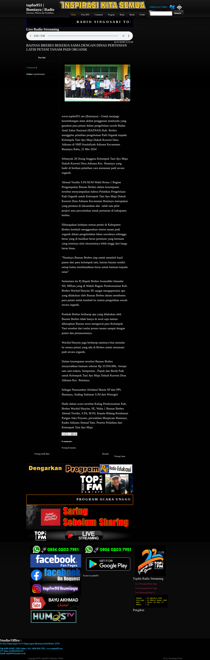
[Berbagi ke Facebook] (72, 434)
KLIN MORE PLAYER (123, 42)
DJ (164, 658)
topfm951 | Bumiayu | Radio (40, 7)
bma (180, 658)
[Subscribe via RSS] (179, 9)
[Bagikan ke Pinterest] (75, 434)
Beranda (105, 454)
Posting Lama (119, 456)
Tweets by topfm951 (91, 576)
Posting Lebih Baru (42, 454)
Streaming (172, 658)
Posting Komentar (69, 448)
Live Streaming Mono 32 (145, 592)
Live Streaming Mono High (146, 584)
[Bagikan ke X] (69, 434)
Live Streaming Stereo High (146, 588)
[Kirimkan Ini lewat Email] (63, 434)
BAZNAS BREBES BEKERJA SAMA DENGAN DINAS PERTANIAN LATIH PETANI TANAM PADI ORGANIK (76, 47)
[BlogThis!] (66, 434)
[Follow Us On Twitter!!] (162, 9)
